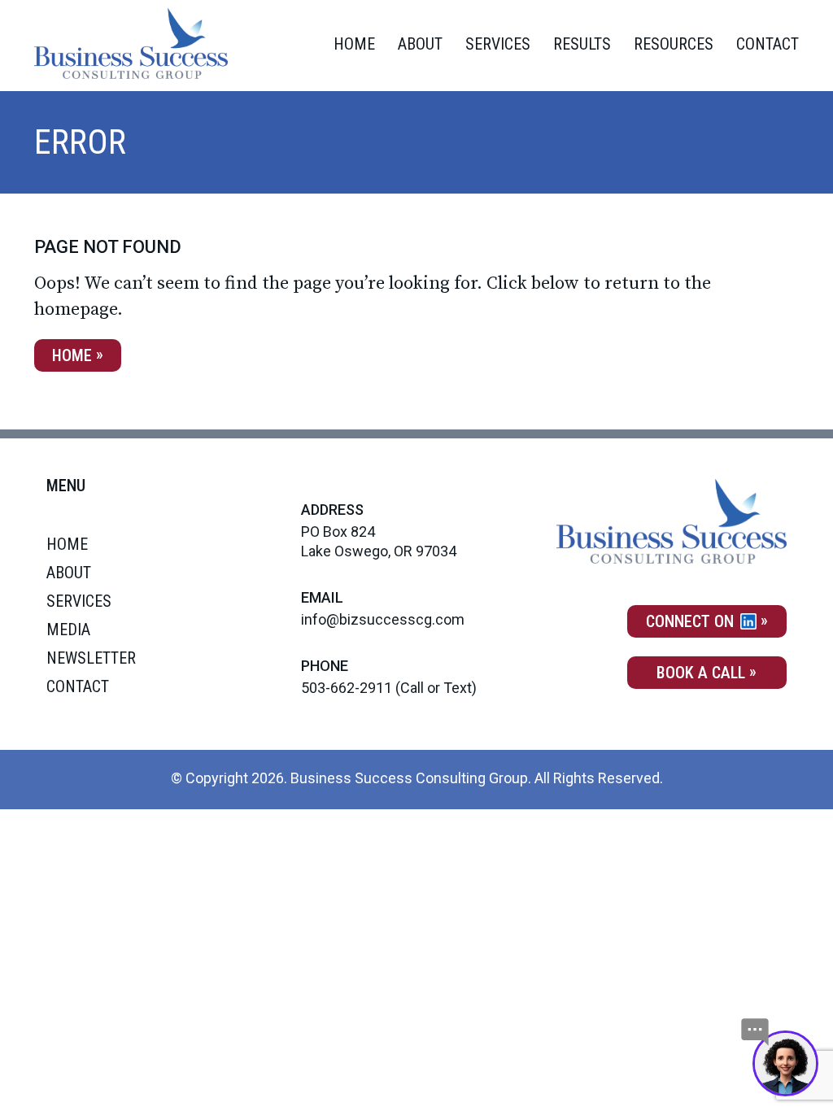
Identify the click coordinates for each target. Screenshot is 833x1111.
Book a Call (700, 672)
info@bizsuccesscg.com (382, 619)
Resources (673, 44)
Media (68, 629)
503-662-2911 (346, 687)
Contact (767, 44)
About (420, 44)
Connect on (692, 621)
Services (497, 44)
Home (354, 44)
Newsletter (91, 658)
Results (582, 44)
